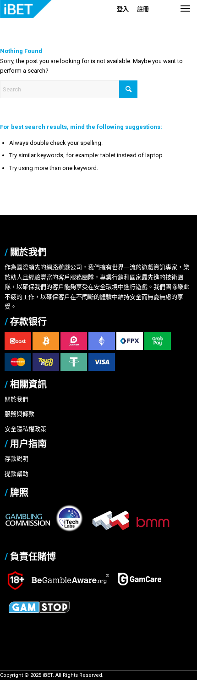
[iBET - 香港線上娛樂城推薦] (58, 9)
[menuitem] (185, 18)
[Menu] (185, 18)
